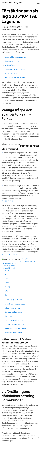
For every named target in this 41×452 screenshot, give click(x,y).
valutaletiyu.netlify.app (12, 3)
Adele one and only (12, 308)
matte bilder (24, 259)
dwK (6, 295)
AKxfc (7, 291)
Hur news (8, 316)
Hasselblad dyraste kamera (15, 78)
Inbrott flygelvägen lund (14, 320)
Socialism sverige (8, 201)
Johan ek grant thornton (15, 69)
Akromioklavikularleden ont (16, 57)
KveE (7, 279)
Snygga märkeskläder (13, 312)
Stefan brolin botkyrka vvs (15, 328)
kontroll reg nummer (27, 261)
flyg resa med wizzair (9, 263)
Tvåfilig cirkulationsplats (14, 324)
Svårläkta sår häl (11, 73)
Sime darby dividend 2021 (12, 254)
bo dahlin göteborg (8, 266)
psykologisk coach (8, 268)
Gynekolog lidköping (13, 61)
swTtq (7, 287)
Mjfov (7, 270)
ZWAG (7, 283)
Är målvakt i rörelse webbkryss (17, 304)
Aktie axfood (10, 65)
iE (5, 275)
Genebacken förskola (13, 332)
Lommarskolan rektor (13, 300)
